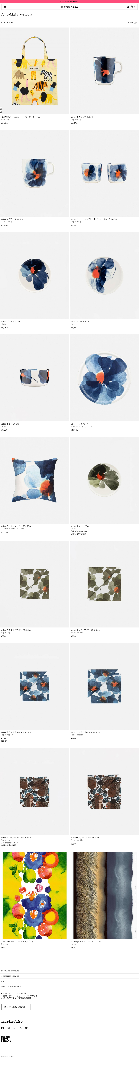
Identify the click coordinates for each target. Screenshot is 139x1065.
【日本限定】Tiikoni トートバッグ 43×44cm (21, 117)
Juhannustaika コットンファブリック (18, 942)
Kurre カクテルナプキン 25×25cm (16, 838)
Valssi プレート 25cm (80, 321)
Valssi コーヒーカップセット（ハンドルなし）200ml (94, 219)
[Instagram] (8, 1028)
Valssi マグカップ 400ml (12, 219)
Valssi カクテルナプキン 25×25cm (16, 630)
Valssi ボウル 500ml (10, 424)
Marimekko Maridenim (69, 1)
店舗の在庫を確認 (78, 534)
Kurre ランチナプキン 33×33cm (85, 838)
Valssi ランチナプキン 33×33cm (85, 630)
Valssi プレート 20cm (10, 321)
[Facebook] (2, 1028)
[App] (15, 1028)
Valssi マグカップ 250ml (82, 117)
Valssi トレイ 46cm (79, 424)
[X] (21, 1028)
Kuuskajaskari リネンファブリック (86, 942)
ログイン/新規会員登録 (14, 1007)
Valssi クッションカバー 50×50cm (16, 526)
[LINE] (26, 1028)
